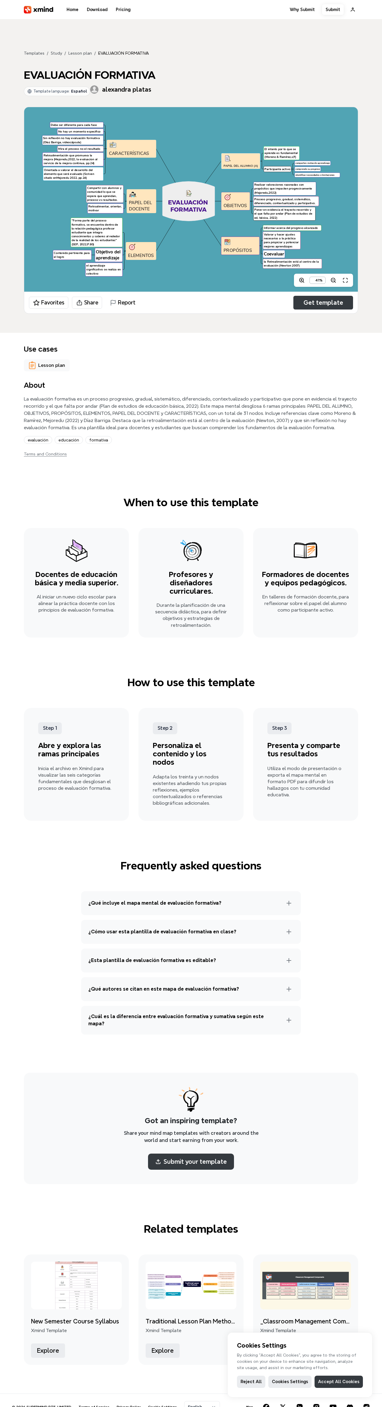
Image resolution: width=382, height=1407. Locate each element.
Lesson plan (80, 53)
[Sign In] (352, 9)
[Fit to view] (345, 280)
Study (56, 53)
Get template (323, 302)
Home (72, 9)
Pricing (123, 9)
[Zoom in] (302, 280)
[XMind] (38, 9)
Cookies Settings (290, 1382)
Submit (333, 9)
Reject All (251, 1382)
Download (97, 9)
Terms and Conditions (45, 454)
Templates (34, 53)
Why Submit (302, 9)
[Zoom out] (333, 280)
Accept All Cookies (338, 1382)
